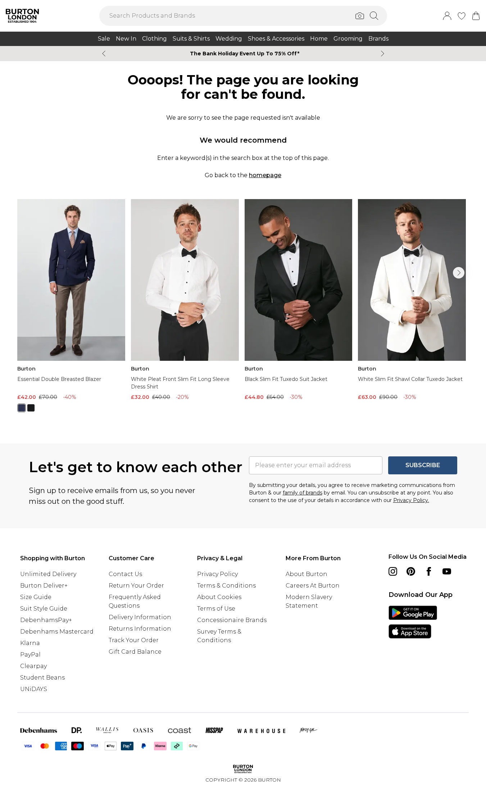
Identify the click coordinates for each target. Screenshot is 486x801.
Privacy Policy (217, 574)
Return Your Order (136, 585)
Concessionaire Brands (232, 620)
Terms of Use (216, 608)
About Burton (306, 574)
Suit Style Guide (43, 608)
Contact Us (125, 574)
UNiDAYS (33, 689)
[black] (31, 408)
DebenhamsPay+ (46, 620)
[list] (243, 309)
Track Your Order (134, 640)
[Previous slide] (103, 53)
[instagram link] (393, 571)
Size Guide (35, 597)
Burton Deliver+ (44, 585)
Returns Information (140, 628)
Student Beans (42, 677)
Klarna (30, 643)
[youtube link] (446, 571)
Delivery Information (140, 617)
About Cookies (219, 597)
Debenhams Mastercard (57, 631)
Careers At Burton (313, 585)
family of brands (302, 492)
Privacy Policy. (411, 500)
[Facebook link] (428, 571)
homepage (265, 175)
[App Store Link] (413, 622)
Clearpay (33, 666)
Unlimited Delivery (48, 574)
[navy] (22, 408)
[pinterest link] (410, 571)
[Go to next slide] (458, 272)
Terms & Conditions (226, 585)
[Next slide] (382, 53)
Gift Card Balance (135, 651)
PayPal (30, 654)
